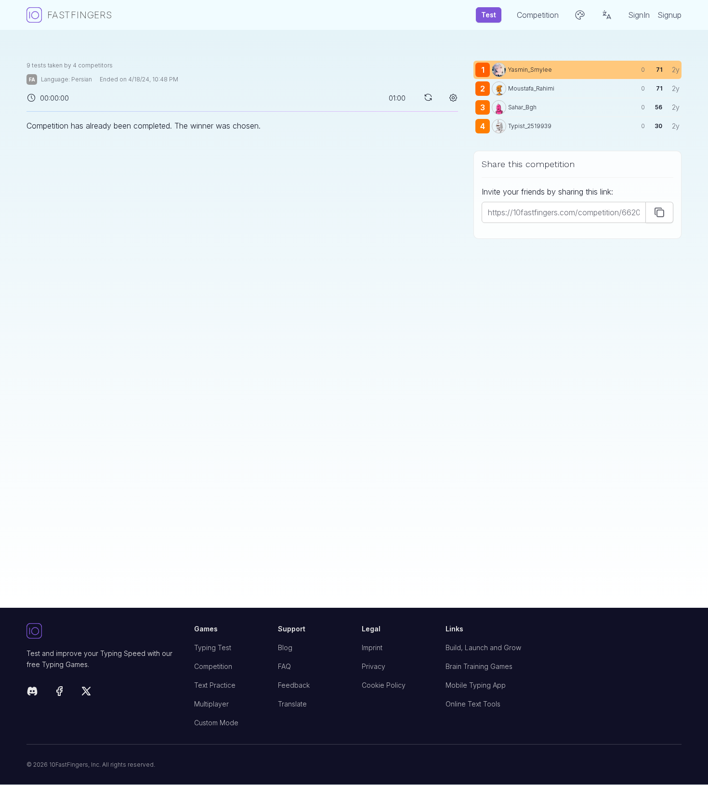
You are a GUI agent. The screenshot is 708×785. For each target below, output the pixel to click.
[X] (86, 692)
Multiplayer (211, 704)
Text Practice (215, 685)
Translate (292, 704)
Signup (669, 15)
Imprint (372, 647)
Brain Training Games (479, 666)
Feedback (294, 685)
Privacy (373, 666)
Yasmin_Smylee (530, 69)
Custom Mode (216, 723)
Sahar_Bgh (522, 107)
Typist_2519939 (529, 126)
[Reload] (428, 97)
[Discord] (32, 692)
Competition (213, 666)
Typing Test (212, 647)
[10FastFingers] (102, 631)
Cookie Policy (384, 685)
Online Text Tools (473, 704)
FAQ (284, 666)
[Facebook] (59, 692)
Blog (285, 647)
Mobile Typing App (476, 685)
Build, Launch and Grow (483, 647)
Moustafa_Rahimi (531, 88)
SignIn (639, 15)
